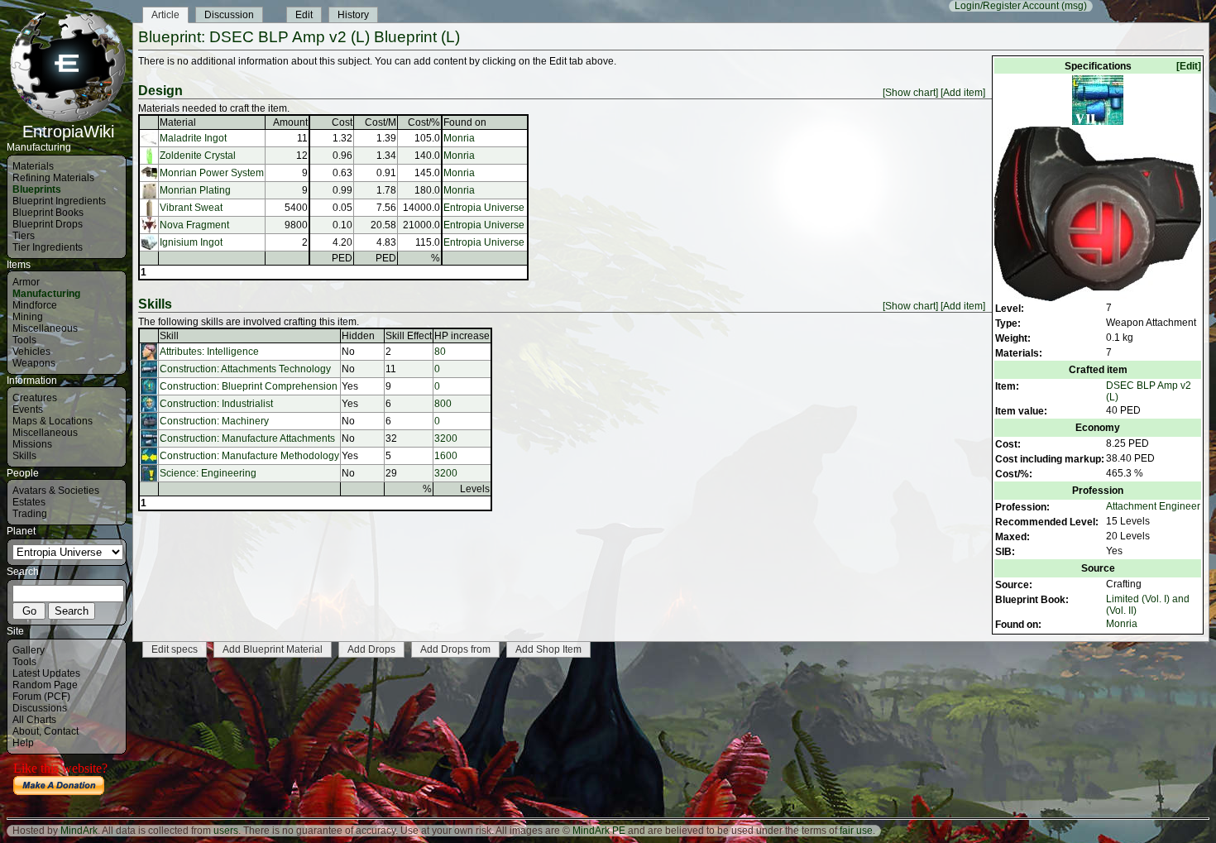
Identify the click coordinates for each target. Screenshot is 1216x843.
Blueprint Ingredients (59, 201)
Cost (342, 122)
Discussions (39, 708)
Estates (28, 502)
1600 (445, 456)
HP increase (462, 336)
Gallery (28, 650)
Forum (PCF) (41, 696)
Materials (33, 166)
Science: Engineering (208, 473)
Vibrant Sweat (191, 207)
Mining (27, 317)
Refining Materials (53, 178)
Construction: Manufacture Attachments (247, 438)
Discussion (229, 15)
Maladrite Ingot (193, 138)
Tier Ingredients (47, 247)
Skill (169, 336)
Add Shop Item (548, 649)
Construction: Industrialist (216, 404)
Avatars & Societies (55, 490)
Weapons (33, 363)
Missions (32, 444)
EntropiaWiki (68, 131)
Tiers (23, 236)
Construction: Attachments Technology (245, 369)
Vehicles (31, 351)
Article (165, 15)
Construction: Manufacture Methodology (249, 456)
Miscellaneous (45, 328)
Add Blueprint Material (273, 649)
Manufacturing (46, 293)
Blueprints (36, 189)
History (353, 15)
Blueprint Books (48, 212)
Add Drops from (455, 649)
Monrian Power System (212, 173)
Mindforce (34, 305)
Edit (304, 15)
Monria (1121, 624)
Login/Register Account (1007, 6)
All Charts (34, 720)
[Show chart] (910, 92)
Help (23, 743)
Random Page (45, 685)
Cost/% (424, 122)
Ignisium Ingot (191, 242)
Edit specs (174, 649)
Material (178, 122)
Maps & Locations (52, 421)
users (225, 830)
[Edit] (1188, 66)
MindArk (79, 830)
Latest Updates (46, 673)
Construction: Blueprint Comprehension (249, 386)
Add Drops (371, 649)
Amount (290, 122)
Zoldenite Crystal (198, 155)
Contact (61, 731)
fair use (856, 830)
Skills (24, 456)
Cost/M (380, 122)
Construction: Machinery (214, 421)
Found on (464, 122)
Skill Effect (408, 336)
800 (443, 404)
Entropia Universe (483, 207)
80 (440, 351)
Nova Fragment (194, 225)
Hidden (358, 336)
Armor (26, 282)
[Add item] (963, 92)
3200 (445, 438)
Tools (24, 340)
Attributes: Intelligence (209, 351)
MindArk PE (598, 830)
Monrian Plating (195, 190)
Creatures (34, 398)
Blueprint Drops (47, 224)
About (25, 731)
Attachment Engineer (1153, 506)
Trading (29, 514)
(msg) (1074, 6)
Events (27, 409)
